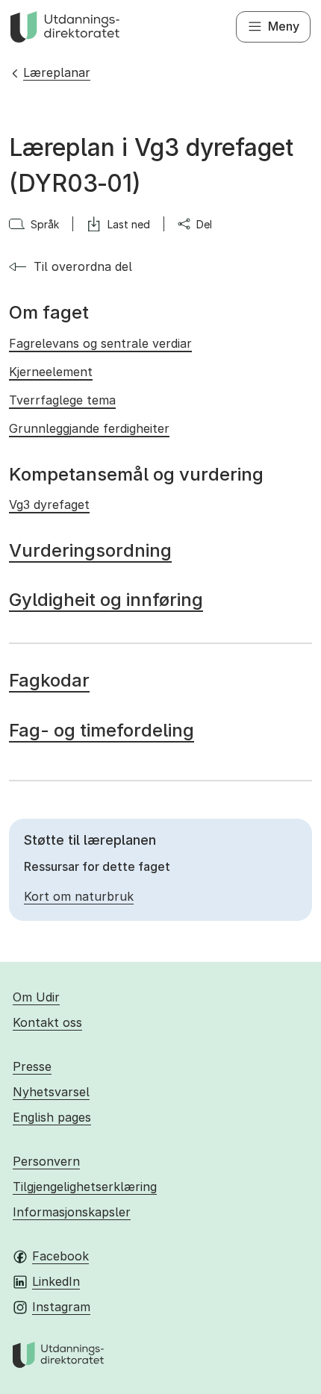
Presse (32, 1066)
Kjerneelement (51, 371)
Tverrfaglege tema (62, 400)
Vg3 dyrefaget (49, 504)
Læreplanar (56, 72)
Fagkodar (49, 680)
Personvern (46, 1161)
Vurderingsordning (90, 550)
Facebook (60, 1255)
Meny (283, 26)
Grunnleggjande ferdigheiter (89, 428)
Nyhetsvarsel (51, 1091)
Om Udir (36, 997)
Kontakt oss (47, 1022)
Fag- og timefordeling (101, 730)
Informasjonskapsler (72, 1211)
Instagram (61, 1306)
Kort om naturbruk (79, 896)
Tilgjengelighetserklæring (85, 1186)
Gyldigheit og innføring (106, 599)
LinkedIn (56, 1281)
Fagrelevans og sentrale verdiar (100, 343)
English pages (52, 1117)
